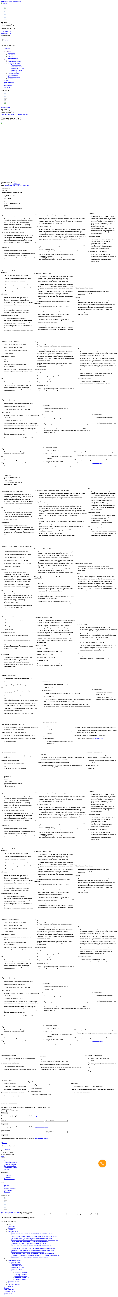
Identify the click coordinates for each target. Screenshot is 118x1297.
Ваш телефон (4, 1111)
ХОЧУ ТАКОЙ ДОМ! (22, 185)
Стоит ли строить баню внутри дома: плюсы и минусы (27, 1252)
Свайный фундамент (21, 1276)
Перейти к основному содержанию (11, 1)
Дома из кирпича (16, 65)
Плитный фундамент (21, 1274)
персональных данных (41, 1116)
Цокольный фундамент (21, 1279)
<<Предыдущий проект (8, 114)
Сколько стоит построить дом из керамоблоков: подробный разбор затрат (32, 1250)
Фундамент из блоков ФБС (22, 1277)
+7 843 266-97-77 (6, 31)
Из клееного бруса (16, 70)
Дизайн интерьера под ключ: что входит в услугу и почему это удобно (32, 1233)
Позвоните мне (5, 107)
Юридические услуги (14, 77)
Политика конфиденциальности (10, 1212)
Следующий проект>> (21, 114)
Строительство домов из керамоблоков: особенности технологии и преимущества (35, 1255)
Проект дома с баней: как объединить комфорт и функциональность (31, 1245)
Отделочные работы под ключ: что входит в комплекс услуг (28, 1243)
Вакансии (10, 56)
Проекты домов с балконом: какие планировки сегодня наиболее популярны (33, 1248)
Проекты (6, 80)
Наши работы (8, 85)
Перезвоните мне (6, 33)
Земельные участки (10, 84)
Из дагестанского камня (18, 68)
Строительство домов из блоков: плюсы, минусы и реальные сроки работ (32, 1253)
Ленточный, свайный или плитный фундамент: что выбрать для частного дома (34, 1240)
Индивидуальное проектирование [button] (12, 192)
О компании (7, 51)
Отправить (4, 1124)
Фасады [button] (4, 190)
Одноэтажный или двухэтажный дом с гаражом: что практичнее (30, 1241)
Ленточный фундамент (21, 1272)
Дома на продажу (9, 82)
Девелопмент (11, 54)
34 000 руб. (16, 184)
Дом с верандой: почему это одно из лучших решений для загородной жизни (34, 1236)
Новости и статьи (13, 58)
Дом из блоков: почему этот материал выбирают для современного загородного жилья (36, 1235)
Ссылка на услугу (98, 463)
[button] (45, 180)
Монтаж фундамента (17, 72)
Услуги (6, 60)
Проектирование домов (15, 61)
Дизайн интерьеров (13, 73)
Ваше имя (3, 1109)
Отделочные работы (14, 75)
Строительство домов (14, 63)
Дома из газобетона (17, 66)
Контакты (7, 87)
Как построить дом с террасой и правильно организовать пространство (32, 1238)
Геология (10, 78)
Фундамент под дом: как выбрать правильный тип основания (29, 1257)
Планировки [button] (6, 188)
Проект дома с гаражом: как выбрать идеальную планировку (29, 1247)
